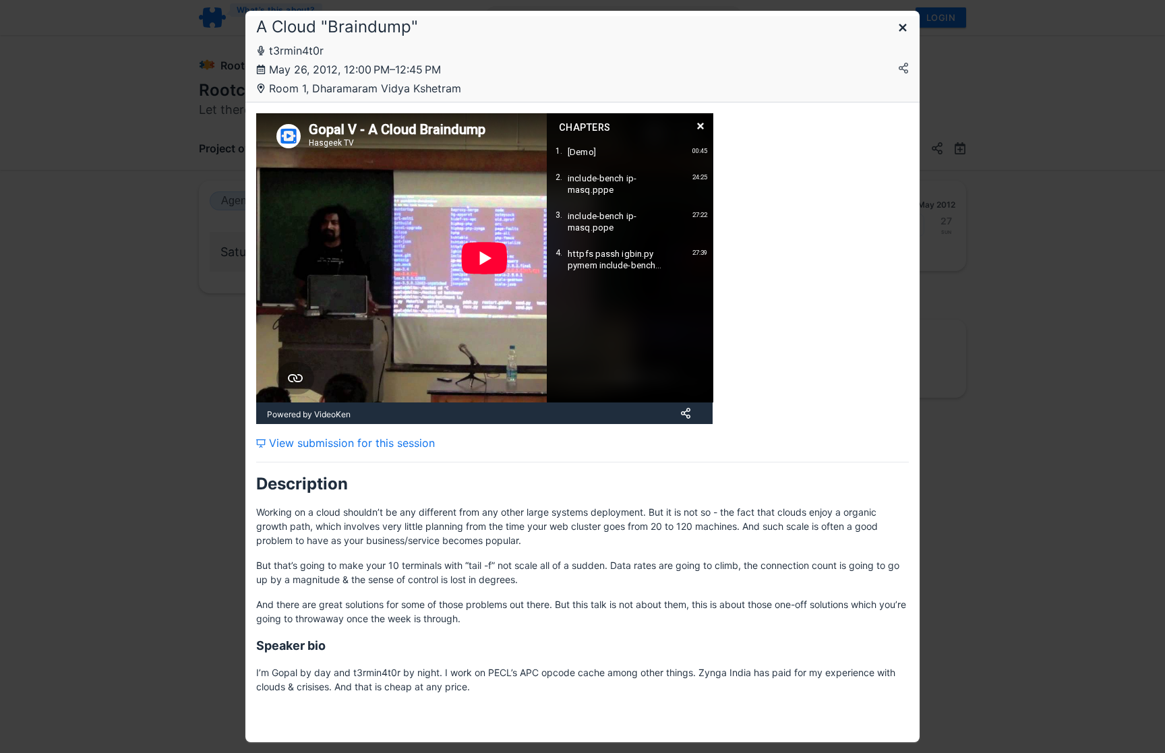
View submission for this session (350, 443)
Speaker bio (291, 645)
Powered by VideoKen (309, 414)
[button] (903, 29)
